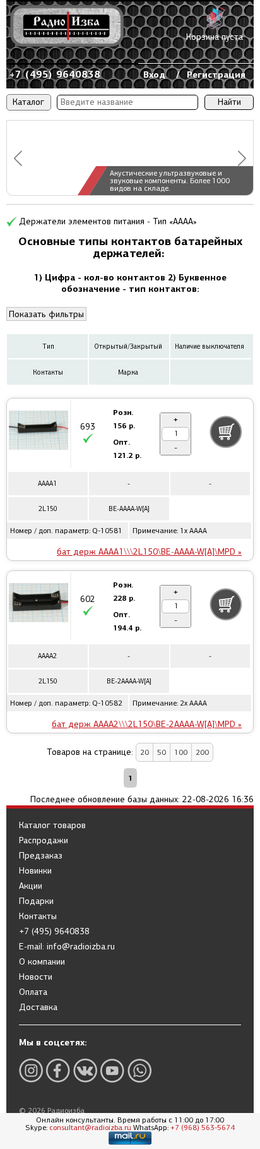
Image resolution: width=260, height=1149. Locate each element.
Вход (154, 74)
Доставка (38, 1007)
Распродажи (43, 840)
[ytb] (112, 1070)
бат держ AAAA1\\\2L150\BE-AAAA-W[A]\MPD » (149, 551)
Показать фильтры (46, 314)
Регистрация (216, 74)
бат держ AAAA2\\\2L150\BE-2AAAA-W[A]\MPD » (147, 724)
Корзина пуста (214, 37)
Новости (35, 977)
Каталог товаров (52, 825)
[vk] (85, 1070)
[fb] (58, 1070)
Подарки (36, 901)
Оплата (33, 992)
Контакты (38, 916)
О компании (42, 962)
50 (161, 752)
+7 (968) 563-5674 (202, 1127)
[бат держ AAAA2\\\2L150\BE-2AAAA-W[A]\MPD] (38, 604)
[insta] (31, 1070)
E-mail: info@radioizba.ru (67, 946)
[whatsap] (139, 1070)
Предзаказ (40, 855)
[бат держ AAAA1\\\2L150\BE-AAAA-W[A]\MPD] (38, 432)
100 (180, 752)
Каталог (28, 102)
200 (202, 752)
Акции (30, 886)
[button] (18, 158)
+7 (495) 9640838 (54, 74)
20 (144, 752)
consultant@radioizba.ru (90, 1127)
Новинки (35, 871)
